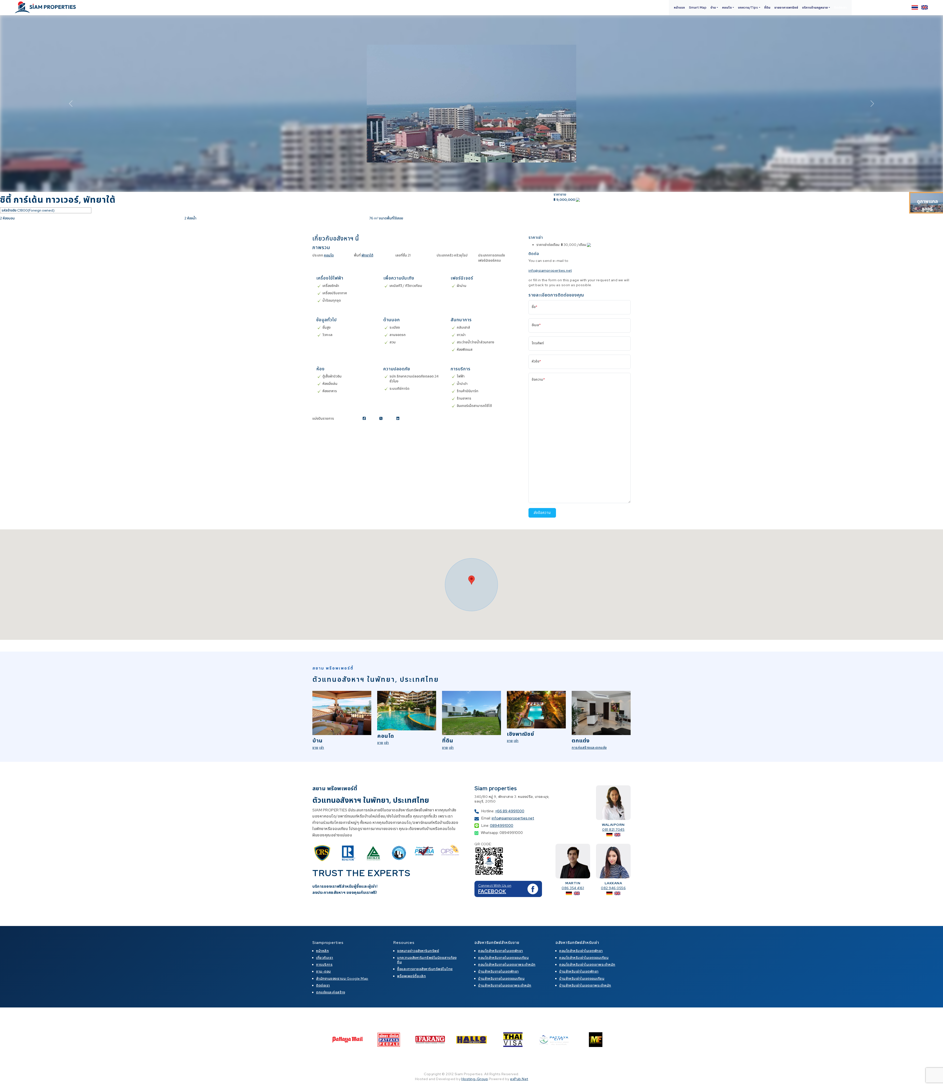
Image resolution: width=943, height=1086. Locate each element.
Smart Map (698, 7)
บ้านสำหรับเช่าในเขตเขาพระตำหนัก (585, 985)
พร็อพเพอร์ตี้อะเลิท (411, 976)
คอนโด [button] (727, 7)
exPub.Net (519, 1079)
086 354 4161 (573, 888)
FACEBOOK (492, 891)
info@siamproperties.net (550, 270)
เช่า (321, 747)
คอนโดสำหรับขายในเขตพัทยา (500, 951)
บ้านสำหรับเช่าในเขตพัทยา (579, 971)
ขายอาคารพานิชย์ (786, 7)
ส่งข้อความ (542, 512)
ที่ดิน (767, 7)
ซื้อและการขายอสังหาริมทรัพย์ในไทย (425, 969)
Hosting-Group (474, 1079)
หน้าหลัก (322, 951)
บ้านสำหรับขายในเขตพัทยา (498, 971)
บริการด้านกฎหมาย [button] (815, 7)
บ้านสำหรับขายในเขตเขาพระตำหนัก (504, 985)
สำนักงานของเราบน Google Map (342, 978)
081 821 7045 (613, 829)
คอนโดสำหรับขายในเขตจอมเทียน (503, 957)
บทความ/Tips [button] (748, 7)
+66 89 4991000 (509, 811)
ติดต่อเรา (840, 7)
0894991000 (501, 825)
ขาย (315, 747)
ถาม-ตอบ (323, 971)
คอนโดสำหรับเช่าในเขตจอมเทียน (584, 957)
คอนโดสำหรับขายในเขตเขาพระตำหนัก (507, 964)
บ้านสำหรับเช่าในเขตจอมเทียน (581, 978)
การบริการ (324, 964)
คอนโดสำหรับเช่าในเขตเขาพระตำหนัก (587, 964)
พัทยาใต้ (367, 255)
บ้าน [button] (713, 7)
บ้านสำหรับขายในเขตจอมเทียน (501, 978)
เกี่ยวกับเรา (324, 957)
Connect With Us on (494, 885)
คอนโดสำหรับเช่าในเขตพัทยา (581, 951)
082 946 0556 (613, 888)
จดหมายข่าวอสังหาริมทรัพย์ (418, 951)
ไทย (914, 7)
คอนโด (329, 255)
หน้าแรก (679, 7)
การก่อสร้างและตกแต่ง (589, 747)
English (924, 7)
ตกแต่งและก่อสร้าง (330, 992)
